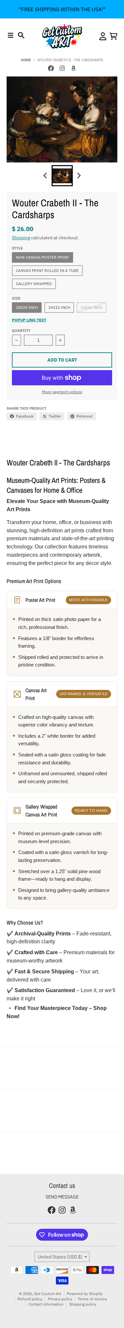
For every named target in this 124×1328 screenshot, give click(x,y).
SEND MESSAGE (62, 1197)
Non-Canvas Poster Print (42, 257)
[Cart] (113, 36)
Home (26, 60)
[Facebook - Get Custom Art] (51, 68)
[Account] (103, 36)
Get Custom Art (47, 1293)
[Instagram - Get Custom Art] (62, 68)
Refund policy (30, 1298)
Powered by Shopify (85, 1293)
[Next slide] (78, 175)
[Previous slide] (45, 175)
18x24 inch (27, 307)
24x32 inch (59, 307)
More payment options (62, 391)
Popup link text (29, 319)
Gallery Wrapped (34, 283)
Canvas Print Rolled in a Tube (47, 270)
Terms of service (92, 1298)
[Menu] (11, 35)
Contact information (45, 1304)
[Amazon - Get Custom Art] (73, 68)
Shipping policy (82, 1304)
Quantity (21, 330)
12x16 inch (92, 307)
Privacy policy (60, 1298)
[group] (62, 175)
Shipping (21, 238)
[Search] (21, 35)
